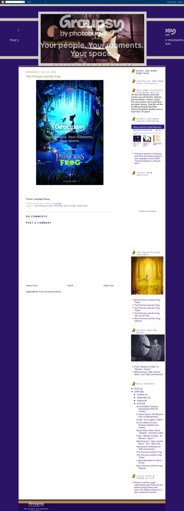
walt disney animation (75, 206)
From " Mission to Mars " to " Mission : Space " (149, 437)
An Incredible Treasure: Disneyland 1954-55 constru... (147, 408)
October (141, 394)
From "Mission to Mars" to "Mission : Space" (146, 368)
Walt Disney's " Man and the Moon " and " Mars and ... (149, 442)
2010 (137, 389)
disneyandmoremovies (92, 8)
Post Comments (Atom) (50, 292)
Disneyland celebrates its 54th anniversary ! (148, 448)
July (139, 403)
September (142, 397)
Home (70, 285)
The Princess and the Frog (147, 305)
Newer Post (31, 285)
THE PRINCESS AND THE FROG (48, 206)
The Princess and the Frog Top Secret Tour (147, 314)
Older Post (108, 285)
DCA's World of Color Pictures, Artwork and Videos (147, 425)
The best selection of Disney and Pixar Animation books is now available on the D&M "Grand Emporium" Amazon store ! (148, 159)
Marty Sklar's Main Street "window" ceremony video (149, 431)
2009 (137, 392)
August (140, 400)
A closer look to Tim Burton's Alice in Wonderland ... (149, 415)
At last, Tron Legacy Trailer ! (149, 420)
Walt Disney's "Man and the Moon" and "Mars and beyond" (148, 373)
